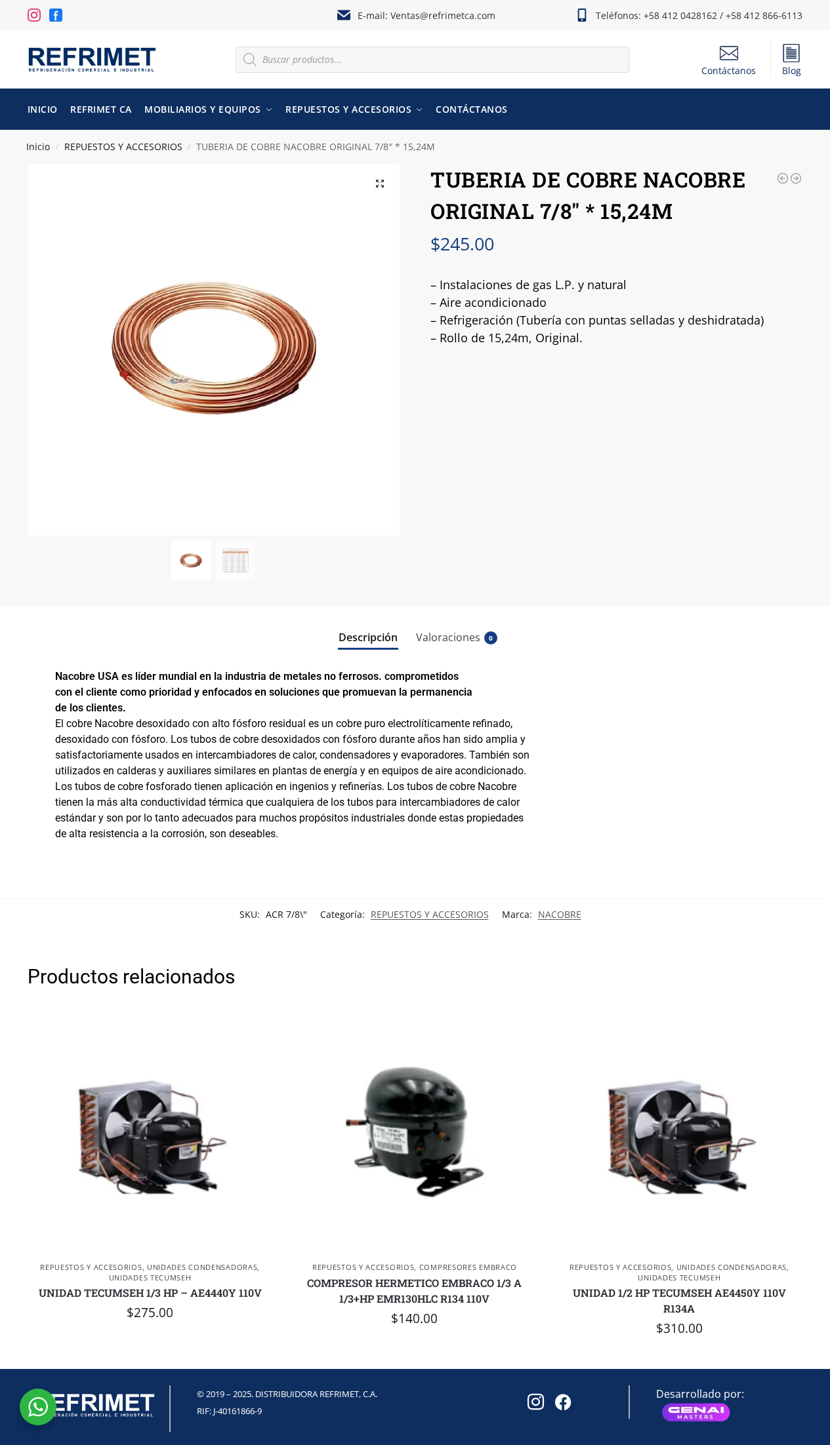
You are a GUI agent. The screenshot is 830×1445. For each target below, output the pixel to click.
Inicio (38, 147)
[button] (379, 183)
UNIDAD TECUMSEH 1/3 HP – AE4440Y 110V (150, 1292)
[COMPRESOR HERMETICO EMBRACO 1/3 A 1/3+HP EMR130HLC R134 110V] (414, 1132)
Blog (791, 70)
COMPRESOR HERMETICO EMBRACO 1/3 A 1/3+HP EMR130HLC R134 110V (414, 1290)
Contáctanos (728, 70)
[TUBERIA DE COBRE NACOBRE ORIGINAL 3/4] (782, 178)
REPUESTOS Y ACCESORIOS (123, 147)
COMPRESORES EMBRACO (468, 1267)
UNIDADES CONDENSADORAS (202, 1267)
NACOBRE (559, 914)
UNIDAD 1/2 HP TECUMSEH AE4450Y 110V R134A (679, 1300)
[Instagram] (533, 1398)
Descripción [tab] (368, 637)
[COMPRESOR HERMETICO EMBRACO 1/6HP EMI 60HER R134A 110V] (795, 178)
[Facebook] (561, 1398)
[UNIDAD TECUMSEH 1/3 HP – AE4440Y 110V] (150, 1132)
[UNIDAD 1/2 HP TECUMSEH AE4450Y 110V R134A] (679, 1132)
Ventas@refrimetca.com (442, 15)
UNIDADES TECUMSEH (150, 1277)
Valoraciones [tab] (454, 637)
